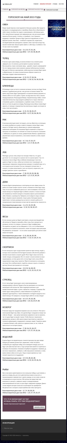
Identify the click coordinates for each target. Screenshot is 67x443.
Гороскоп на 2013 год (35, 9)
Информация (8, 423)
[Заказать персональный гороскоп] (56, 27)
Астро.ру (7, 4)
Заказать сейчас (39, 407)
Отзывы (55, 4)
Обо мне (61, 4)
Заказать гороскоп (45, 4)
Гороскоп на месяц (18, 9)
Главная (36, 4)
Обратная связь (8, 428)
